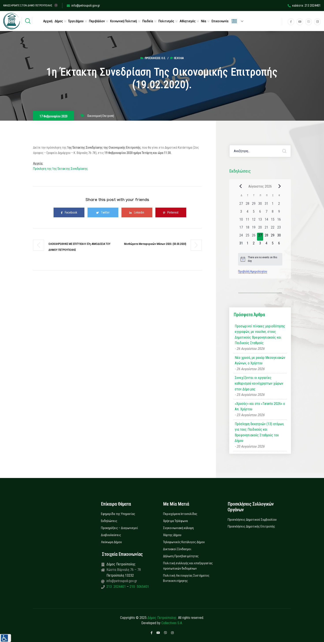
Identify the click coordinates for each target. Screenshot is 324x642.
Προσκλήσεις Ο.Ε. (155, 58)
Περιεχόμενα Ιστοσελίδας (180, 514)
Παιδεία (147, 21)
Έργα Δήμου (76, 21)
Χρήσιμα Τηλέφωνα (175, 521)
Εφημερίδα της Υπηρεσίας (118, 514)
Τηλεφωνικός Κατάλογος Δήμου (184, 542)
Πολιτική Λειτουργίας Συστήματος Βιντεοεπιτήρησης (186, 578)
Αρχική (47, 21)
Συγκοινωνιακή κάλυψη (178, 528)
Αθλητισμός (188, 21)
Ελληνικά (239, 21)
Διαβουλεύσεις (111, 535)
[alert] (260, 259)
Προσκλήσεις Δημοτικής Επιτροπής (251, 526)
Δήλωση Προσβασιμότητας (181, 556)
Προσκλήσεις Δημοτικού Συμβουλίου (252, 520)
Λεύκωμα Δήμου (111, 542)
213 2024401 (116, 587)
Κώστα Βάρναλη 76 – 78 (123, 570)
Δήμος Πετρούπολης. (162, 618)
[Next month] (279, 186)
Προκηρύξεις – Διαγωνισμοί (119, 528)
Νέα (203, 21)
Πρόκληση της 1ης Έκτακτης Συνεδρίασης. (60, 169)
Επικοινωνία (220, 21)
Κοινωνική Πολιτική (123, 21)
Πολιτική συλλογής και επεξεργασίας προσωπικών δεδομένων (188, 565)
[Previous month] (240, 186)
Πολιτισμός (166, 21)
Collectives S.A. (172, 623)
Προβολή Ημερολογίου (252, 271)
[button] (5, 638)
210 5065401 (139, 587)
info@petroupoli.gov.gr (85, 5)
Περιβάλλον (97, 21)
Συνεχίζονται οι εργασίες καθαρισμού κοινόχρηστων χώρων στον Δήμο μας (259, 383)
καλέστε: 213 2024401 (306, 5)
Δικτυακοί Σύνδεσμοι (177, 549)
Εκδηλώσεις (109, 521)
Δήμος (59, 21)
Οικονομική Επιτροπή (100, 116)
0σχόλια (179, 58)
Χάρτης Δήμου (172, 535)
